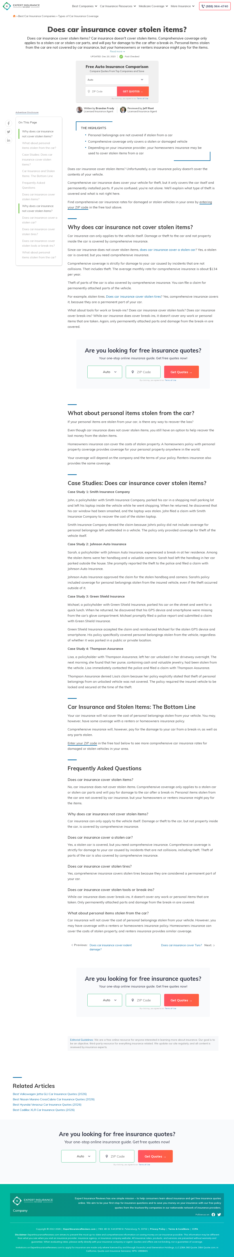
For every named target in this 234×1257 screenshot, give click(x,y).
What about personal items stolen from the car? (39, 145)
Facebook (213, 1215)
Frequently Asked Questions (33, 185)
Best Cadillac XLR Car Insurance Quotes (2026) (44, 1110)
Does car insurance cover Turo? (181, 945)
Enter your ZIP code (82, 743)
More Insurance (181, 6)
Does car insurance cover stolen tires (133, 296)
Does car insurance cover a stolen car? (39, 220)
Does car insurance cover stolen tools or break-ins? (38, 243)
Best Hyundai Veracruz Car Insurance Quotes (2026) (47, 1104)
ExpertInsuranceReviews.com (79, 1229)
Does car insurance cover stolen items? (38, 197)
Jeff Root (148, 108)
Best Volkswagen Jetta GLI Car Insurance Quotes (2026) (50, 1094)
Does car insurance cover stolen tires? (38, 231)
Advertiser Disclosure (27, 112)
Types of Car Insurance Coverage (78, 16)
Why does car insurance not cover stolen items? (38, 133)
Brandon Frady (105, 108)
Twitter (219, 1215)
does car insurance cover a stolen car (167, 250)
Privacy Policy (157, 1229)
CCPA (195, 1229)
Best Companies (83, 6)
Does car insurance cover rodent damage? (111, 947)
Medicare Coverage (151, 6)
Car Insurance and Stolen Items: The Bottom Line (38, 173)
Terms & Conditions (178, 1229)
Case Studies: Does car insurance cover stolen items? (37, 159)
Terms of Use (142, 98)
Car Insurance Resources (116, 6)
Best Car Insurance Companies (37, 16)
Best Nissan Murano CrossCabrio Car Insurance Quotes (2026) (54, 1099)
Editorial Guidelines (81, 1039)
